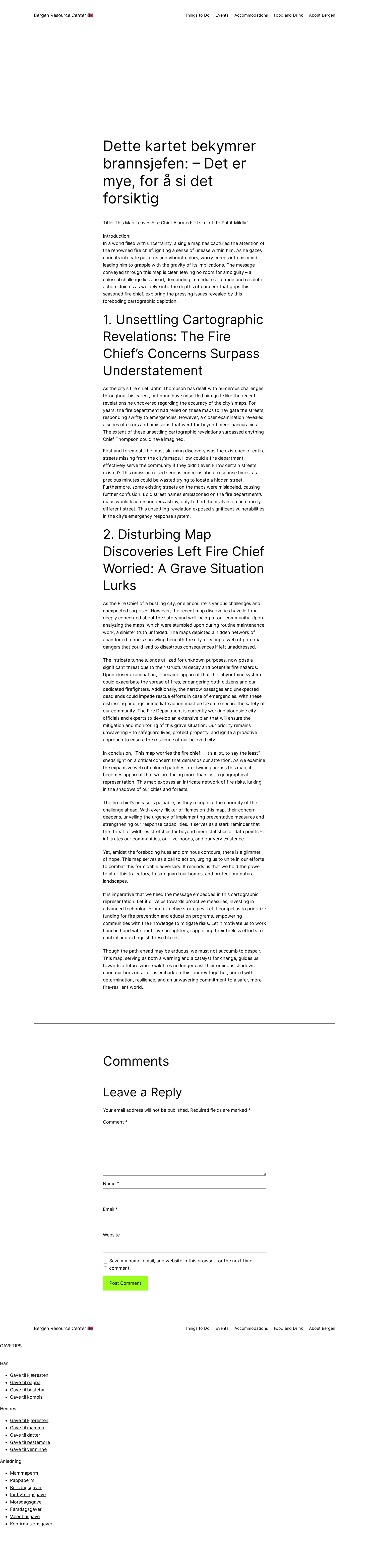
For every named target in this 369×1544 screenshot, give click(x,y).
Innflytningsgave (28, 1494)
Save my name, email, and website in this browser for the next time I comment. (182, 1264)
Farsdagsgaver (26, 1509)
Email (110, 1209)
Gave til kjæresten (29, 1375)
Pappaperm (22, 1480)
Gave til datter (25, 1435)
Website (111, 1234)
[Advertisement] (184, 84)
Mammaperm (24, 1473)
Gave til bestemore (30, 1442)
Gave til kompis (26, 1397)
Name (111, 1183)
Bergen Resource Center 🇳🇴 (63, 15)
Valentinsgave (25, 1516)
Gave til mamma (27, 1427)
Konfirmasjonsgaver (31, 1523)
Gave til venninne (28, 1449)
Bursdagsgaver (26, 1487)
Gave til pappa (25, 1382)
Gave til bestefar (27, 1389)
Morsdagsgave (25, 1502)
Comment (115, 1122)
